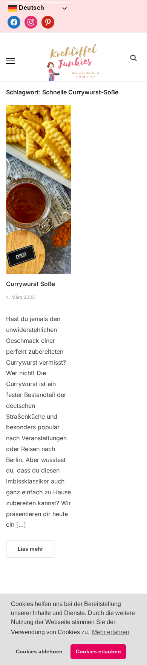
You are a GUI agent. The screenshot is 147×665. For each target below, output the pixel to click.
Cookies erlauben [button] (98, 651)
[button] (10, 61)
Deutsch (30, 8)
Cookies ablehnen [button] (39, 651)
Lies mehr (30, 548)
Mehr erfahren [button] (110, 632)
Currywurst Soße (30, 284)
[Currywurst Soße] (38, 109)
